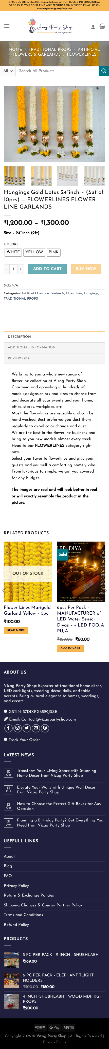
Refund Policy (16, 925)
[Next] (96, 124)
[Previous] (12, 124)
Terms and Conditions (23, 915)
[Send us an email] (36, 728)
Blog (8, 866)
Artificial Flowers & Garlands (43, 293)
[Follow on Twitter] (27, 728)
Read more (16, 630)
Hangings (91, 293)
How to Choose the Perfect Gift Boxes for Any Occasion (59, 806)
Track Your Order (24, 740)
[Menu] (7, 26)
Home (15, 50)
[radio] (13, 252)
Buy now (86, 269)
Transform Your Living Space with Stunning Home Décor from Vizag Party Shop (56, 773)
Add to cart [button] (70, 648)
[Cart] (102, 26)
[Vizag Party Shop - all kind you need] (50, 26)
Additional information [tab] (32, 347)
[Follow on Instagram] (17, 728)
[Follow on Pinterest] (45, 728)
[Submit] (104, 71)
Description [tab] (19, 337)
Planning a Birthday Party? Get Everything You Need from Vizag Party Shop (60, 822)
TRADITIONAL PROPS (50, 50)
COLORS (11, 244)
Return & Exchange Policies (29, 896)
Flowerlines (81, 55)
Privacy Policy (16, 886)
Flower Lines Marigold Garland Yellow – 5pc (27, 611)
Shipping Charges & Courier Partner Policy (43, 905)
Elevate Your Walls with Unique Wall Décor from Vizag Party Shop (56, 790)
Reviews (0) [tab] (18, 358)
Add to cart (47, 269)
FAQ (8, 876)
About (9, 857)
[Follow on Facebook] (8, 728)
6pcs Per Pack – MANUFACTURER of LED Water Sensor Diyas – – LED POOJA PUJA (80, 620)
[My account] (93, 26)
